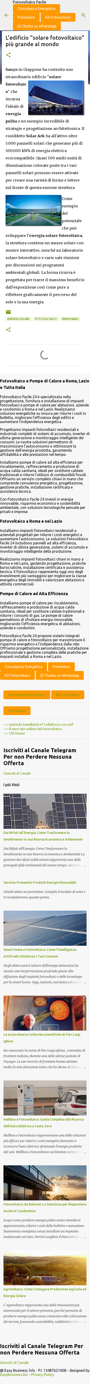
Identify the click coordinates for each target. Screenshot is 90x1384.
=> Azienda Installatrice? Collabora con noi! (38, 724)
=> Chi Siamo (14, 733)
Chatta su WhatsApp (38, 26)
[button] (8, 55)
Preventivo (26, 17)
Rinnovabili (70, 318)
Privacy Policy (42, 1374)
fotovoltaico (46, 318)
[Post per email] (8, 313)
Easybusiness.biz (14, 1374)
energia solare (18, 318)
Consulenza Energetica (36, 8)
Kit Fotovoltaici (58, 17)
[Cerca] (83, 15)
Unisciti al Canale (17, 773)
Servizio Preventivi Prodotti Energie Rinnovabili (39, 882)
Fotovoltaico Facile (29, 2)
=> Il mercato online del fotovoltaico (32, 729)
